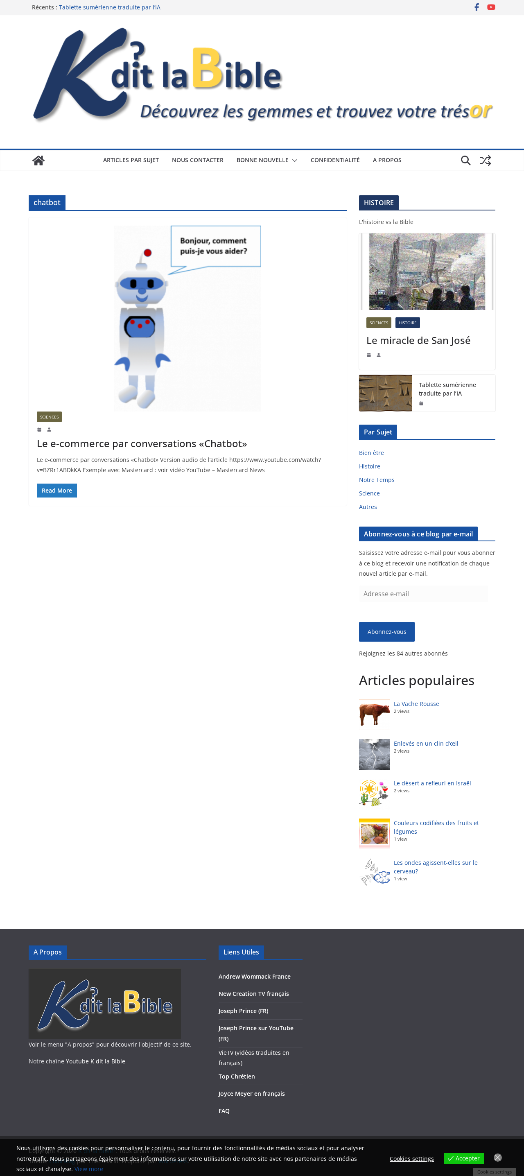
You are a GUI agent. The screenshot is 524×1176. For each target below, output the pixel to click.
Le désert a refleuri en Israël (432, 783)
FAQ (224, 1111)
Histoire (408, 323)
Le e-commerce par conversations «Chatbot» (142, 443)
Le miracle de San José (418, 340)
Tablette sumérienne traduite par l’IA (447, 389)
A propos (387, 160)
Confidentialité (335, 160)
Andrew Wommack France (255, 976)
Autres (368, 507)
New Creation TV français (254, 993)
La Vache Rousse (416, 704)
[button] (293, 160)
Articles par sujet (131, 160)
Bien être (371, 453)
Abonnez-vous (387, 631)
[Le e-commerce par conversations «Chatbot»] (188, 319)
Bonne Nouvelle (263, 160)
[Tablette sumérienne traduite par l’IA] (385, 393)
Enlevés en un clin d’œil (426, 743)
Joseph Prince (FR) (243, 1011)
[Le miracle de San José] (427, 271)
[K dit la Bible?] (38, 160)
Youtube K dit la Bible (95, 1061)
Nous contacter (198, 160)
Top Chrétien (237, 1076)
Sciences (49, 417)
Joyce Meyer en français (252, 1093)
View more (89, 1169)
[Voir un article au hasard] (485, 160)
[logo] (105, 973)
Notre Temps (377, 480)
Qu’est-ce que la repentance (97, 5)
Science (369, 493)
